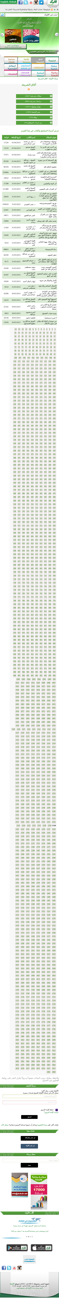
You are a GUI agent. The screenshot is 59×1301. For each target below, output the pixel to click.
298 (14, 426)
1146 (43, 743)
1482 (43, 893)
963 (36, 665)
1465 (48, 886)
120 (50, 365)
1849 (48, 1058)
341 (45, 443)
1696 (53, 990)
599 (54, 536)
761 (45, 593)
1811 (38, 1040)
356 (23, 447)
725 (28, 579)
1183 (17, 758)
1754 (43, 1015)
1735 (17, 1004)
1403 (38, 858)
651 (45, 554)
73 (19, 347)
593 (36, 533)
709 (54, 576)
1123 (38, 733)
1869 (27, 1065)
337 (19, 440)
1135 (17, 736)
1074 (38, 711)
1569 (48, 933)
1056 (48, 704)
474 (32, 490)
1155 (38, 747)
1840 (53, 1054)
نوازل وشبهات (35, 107)
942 (41, 658)
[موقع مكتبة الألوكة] (52, 73)
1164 (33, 751)
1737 (48, 1008)
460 (50, 486)
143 (36, 372)
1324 (33, 822)
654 (32, 554)
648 (14, 551)
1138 (43, 740)
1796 (33, 1033)
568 (14, 522)
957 (19, 661)
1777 (48, 1026)
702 (41, 572)
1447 (17, 876)
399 (54, 465)
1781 (27, 1026)
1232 (53, 783)
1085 (22, 715)
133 (36, 368)
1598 (22, 943)
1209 (48, 772)
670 (50, 561)
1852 (33, 1058)
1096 (48, 722)
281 (45, 422)
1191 (17, 761)
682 (41, 565)
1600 (53, 947)
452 (41, 483)
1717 (27, 997)
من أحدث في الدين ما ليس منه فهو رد (48, 148)
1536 (53, 918)
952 (41, 661)
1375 (17, 843)
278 (14, 418)
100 (50, 358)
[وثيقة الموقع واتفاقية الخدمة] (23, 10)
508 (14, 501)
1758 (22, 1015)
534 (32, 511)
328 (14, 436)
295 (28, 426)
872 (41, 633)
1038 (17, 693)
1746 (43, 1011)
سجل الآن (4, 1125)
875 (28, 633)
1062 (17, 704)
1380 (33, 847)
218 (14, 397)
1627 (38, 958)
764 (32, 593)
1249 (48, 790)
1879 (17, 1068)
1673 (48, 979)
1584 (53, 940)
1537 (48, 918)
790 (50, 604)
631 (45, 547)
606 (23, 536)
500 (50, 501)
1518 (22, 908)
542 (41, 515)
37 (19, 336)
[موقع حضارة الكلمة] (52, 67)
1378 (43, 847)
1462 (22, 883)
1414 (22, 861)
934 (32, 654)
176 (23, 383)
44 (37, 340)
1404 (33, 858)
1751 (17, 1011)
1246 (22, 786)
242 (41, 408)
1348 (33, 833)
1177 (48, 758)
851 (45, 626)
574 (32, 526)
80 (37, 351)
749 (54, 590)
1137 (48, 740)
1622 (22, 954)
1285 (27, 804)
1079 (53, 715)
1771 (38, 1022)
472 (41, 490)
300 (50, 429)
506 (23, 501)
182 (41, 386)
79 (40, 351)
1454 (22, 879)
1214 (22, 772)
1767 (17, 1018)
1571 (38, 933)
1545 (48, 922)
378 (14, 454)
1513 (48, 908)
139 (54, 372)
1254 (22, 790)
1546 (43, 922)
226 (23, 401)
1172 (33, 754)
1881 (48, 1072)
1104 (48, 726)
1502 (22, 901)
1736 (53, 1008)
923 (36, 651)
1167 (17, 751)
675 (28, 561)
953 (36, 661)
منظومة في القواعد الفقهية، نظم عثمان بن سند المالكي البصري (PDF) (47, 293)
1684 (33, 983)
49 (19, 340)
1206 (22, 768)
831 (45, 618)
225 (28, 401)
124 (32, 365)
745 (28, 586)
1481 (48, 893)
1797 (27, 1033)
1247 (17, 786)
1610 (43, 951)
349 (54, 447)
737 (19, 583)
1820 (33, 1043)
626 (23, 543)
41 (47, 340)
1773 (27, 1022)
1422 (22, 865)
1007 (53, 683)
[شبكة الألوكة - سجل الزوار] (38, 10)
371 (45, 454)
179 (54, 386)
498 (14, 497)
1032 (48, 693)
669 (54, 561)
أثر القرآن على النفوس (48, 189)
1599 (17, 943)
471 (45, 490)
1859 (38, 1061)
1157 (27, 747)
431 (45, 476)
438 (14, 476)
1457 (48, 883)
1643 (38, 965)
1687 (17, 983)
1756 (33, 1015)
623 (36, 543)
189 (54, 390)
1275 (38, 801)
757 (19, 590)
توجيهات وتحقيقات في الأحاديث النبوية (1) (48, 142)
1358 (22, 836)
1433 (48, 872)
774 (32, 597)
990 (50, 676)
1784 (53, 1029)
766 (23, 593)
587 (19, 529)
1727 (17, 1001)
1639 (17, 961)
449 (54, 483)
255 (28, 411)
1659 (38, 972)
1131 (38, 736)
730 (50, 583)
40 (51, 340)
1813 (27, 1040)
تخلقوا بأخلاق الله (50, 167)
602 (41, 536)
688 (14, 565)
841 (45, 622)
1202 (43, 768)
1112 (48, 729)
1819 (38, 1043)
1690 (43, 986)
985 (28, 672)
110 (50, 361)
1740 (33, 1008)
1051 (33, 701)
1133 (27, 736)
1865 (48, 1065)
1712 (53, 997)
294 (32, 426)
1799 (17, 1033)
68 (37, 347)
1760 (53, 1018)
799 (54, 608)
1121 (48, 733)
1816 (53, 1043)
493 (36, 497)
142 (41, 372)
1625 (48, 958)
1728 (53, 1004)
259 (54, 415)
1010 (38, 683)
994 (32, 676)
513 (36, 504)
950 (50, 661)
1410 (43, 861)
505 (28, 501)
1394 (43, 854)
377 (19, 454)
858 (14, 626)
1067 (33, 708)
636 (23, 547)
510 (50, 504)
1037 (22, 693)
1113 (43, 729)
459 (54, 486)
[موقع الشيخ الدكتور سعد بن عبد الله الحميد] (29, 23)
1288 (53, 808)
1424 (53, 868)
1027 (33, 690)
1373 (27, 843)
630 (50, 547)
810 (50, 611)
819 (54, 615)
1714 (43, 997)
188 (14, 386)
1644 (33, 965)
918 (14, 647)
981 (45, 672)
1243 (38, 786)
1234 (43, 783)
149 (54, 376)
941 (45, 658)
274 (32, 418)
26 (15, 333)
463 (36, 486)
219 (54, 401)
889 (54, 640)
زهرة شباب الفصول (49, 313)
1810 (43, 1040)
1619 (38, 954)
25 (19, 333)
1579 (38, 936)
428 (14, 472)
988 (14, 672)
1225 (48, 779)
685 (28, 565)
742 (41, 586)
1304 (53, 815)
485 (28, 493)
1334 (23, 826)
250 (50, 411)
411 (45, 468)
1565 (27, 929)
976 (23, 668)
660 (50, 558)
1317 (27, 818)
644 (32, 551)
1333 (28, 826)
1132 (33, 736)
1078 (17, 711)
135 (28, 368)
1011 (33, 683)
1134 (22, 736)
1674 (43, 979)
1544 (53, 922)
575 (28, 526)
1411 (38, 861)
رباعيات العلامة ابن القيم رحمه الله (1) (47, 210)
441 (45, 479)
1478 (22, 890)
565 (28, 522)
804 (32, 608)
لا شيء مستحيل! (50, 318)
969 (54, 668)
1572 (33, 933)
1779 (38, 1026)
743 (36, 586)
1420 (33, 865)
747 (19, 586)
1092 (27, 718)
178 (14, 383)
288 (14, 422)
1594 (43, 943)
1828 (33, 1047)
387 (19, 458)
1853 (27, 1058)
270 (50, 418)
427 (19, 472)
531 (45, 511)
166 (23, 379)
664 (32, 558)
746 (23, 586)
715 (28, 576)
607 (19, 536)
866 (23, 629)
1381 (27, 847)
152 (41, 376)
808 (14, 608)
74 (15, 347)
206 (23, 393)
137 (19, 368)
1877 (27, 1068)
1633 (48, 961)
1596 (33, 943)
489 (54, 497)
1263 (17, 793)
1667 (38, 976)
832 (41, 618)
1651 (38, 968)
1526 (22, 911)
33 (33, 336)
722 (41, 579)
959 (54, 665)
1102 (17, 722)
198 (14, 390)
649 (54, 554)
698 (14, 568)
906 (23, 643)
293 (36, 426)
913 (36, 647)
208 (14, 393)
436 (23, 476)
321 (45, 436)
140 (50, 372)
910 (50, 647)
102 (42, 358)
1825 (48, 1047)
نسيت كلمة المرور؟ (51, 1112)
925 (28, 651)
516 (23, 504)
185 (28, 386)
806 (23, 608)
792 (41, 604)
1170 (43, 754)
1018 (38, 686)
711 (45, 576)
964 (32, 665)
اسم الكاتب (31, 137)
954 (32, 661)
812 (41, 611)
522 (41, 508)
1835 (38, 1051)
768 (14, 593)
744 (32, 586)
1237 (27, 783)
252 (41, 411)
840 (50, 622)
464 (32, 486)
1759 (17, 1015)
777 (19, 597)
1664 (53, 976)
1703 (17, 990)
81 (33, 351)
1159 (17, 747)
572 (41, 526)
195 (28, 390)
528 (14, 508)
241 (45, 408)
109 (54, 361)
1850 (43, 1058)
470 (50, 490)
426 (23, 472)
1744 (53, 1011)
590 (50, 533)
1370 (43, 843)
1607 (17, 947)
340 (50, 443)
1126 (22, 733)
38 (15, 336)
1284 (33, 804)
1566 (22, 929)
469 (54, 490)
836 (23, 618)
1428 (33, 868)
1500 (33, 901)
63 (54, 347)
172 (41, 383)
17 (47, 333)
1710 (22, 993)
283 (36, 422)
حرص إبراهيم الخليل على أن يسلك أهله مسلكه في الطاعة (47, 261)
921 (45, 651)
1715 (38, 997)
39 (54, 340)
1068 (27, 708)
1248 (53, 790)
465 (28, 486)
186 (23, 386)
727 (19, 579)
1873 (48, 1068)
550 (50, 518)
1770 (43, 1022)
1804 (33, 1036)
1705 (48, 993)
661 (45, 558)
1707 (38, 993)
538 (14, 511)
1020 (27, 686)
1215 (17, 772)
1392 (53, 854)
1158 (22, 747)
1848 (53, 1058)
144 (32, 372)
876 (23, 633)
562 (41, 522)
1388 (33, 851)
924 (32, 651)
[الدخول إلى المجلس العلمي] (41, 52)
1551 (17, 922)
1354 (43, 836)
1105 (43, 726)
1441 (48, 876)
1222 (22, 776)
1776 (53, 1026)
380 (50, 458)
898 (14, 640)
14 (15, 329)
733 (36, 583)
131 (45, 368)
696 (23, 568)
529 (54, 511)
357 (19, 447)
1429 (27, 868)
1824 (53, 1047)
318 (14, 433)
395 (28, 461)
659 (54, 558)
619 (54, 543)
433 (36, 476)
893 (36, 640)
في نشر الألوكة (30, 1145)
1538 (43, 918)
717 (19, 576)
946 (23, 658)
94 (29, 354)
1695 (17, 986)
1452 (33, 879)
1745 (48, 1011)
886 (23, 636)
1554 (43, 926)
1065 (43, 708)
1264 (53, 797)
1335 (18, 826)
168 (14, 379)
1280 (53, 804)
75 (54, 351)
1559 (17, 926)
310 (50, 433)
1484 (33, 893)
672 (41, 561)
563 (36, 522)
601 (45, 536)
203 (36, 393)
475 (28, 490)
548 (14, 515)
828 (14, 615)
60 (22, 343)
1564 (33, 929)
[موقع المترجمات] (11, 73)
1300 (33, 811)
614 (32, 540)
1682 (43, 983)
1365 (27, 840)
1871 (17, 1065)
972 (41, 668)
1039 (53, 697)
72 (22, 347)
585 (28, 529)
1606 (22, 947)
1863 (17, 1061)
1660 (33, 972)
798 (14, 604)
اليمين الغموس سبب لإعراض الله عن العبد (49, 268)
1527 (17, 911)
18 (44, 333)
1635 (38, 961)
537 (19, 511)
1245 (27, 786)
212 (41, 397)
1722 (43, 1001)
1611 (38, 951)
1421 (27, 865)
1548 (33, 922)
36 (22, 336)
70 (29, 347)
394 (32, 461)
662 (41, 558)
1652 (33, 968)
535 (28, 511)
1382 (22, 847)
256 (23, 411)
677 (19, 561)
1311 (17, 815)
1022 (17, 686)
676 (23, 561)
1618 (43, 954)
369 (54, 454)
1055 (53, 704)
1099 (33, 722)
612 (41, 540)
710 (50, 576)
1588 (33, 940)
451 (45, 483)
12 (23, 329)
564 (32, 522)
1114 (38, 729)
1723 (38, 1001)
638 (14, 547)
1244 (33, 786)
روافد (35, 117)
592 (41, 533)
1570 (43, 933)
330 (50, 440)
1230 (22, 779)
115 (28, 361)
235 (28, 404)
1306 (43, 815)
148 (14, 372)
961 (45, 665)
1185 (48, 761)
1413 (27, 861)
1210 (43, 772)
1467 (38, 886)
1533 (27, 915)
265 (28, 415)
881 (45, 636)
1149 (27, 743)
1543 (17, 918)
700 (50, 572)
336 (23, 440)
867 (19, 629)
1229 (27, 779)
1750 (22, 1011)
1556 (33, 926)
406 (23, 465)
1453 (27, 879)
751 (45, 590)
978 (14, 668)
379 (54, 458)
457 (19, 483)
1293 (27, 808)
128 (14, 365)
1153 (48, 747)
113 (37, 361)
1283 (38, 804)
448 (14, 479)
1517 (27, 908)
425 (28, 472)
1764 (33, 1018)
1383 (17, 847)
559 (54, 522)
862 (41, 629)
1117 (23, 729)
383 (36, 458)
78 (44, 351)
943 (36, 658)
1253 (27, 790)
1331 (39, 826)
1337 (48, 829)
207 (19, 393)
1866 (43, 1065)
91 (40, 354)
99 (54, 358)
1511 (17, 904)
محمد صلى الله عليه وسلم (47, 221)
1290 (43, 808)
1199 (17, 765)
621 (45, 543)
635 (28, 547)
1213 (27, 772)
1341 (27, 829)
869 (54, 633)
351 (45, 447)
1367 (17, 840)
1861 (27, 1061)
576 (23, 526)
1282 (43, 804)
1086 (17, 715)
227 (19, 401)
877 (19, 633)
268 (14, 415)
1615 (17, 951)
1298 (43, 811)
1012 (27, 683)
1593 (48, 943)
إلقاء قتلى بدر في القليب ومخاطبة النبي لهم (47, 172)
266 (23, 415)
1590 (22, 940)
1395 (38, 854)
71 (26, 347)
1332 (34, 826)
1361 (48, 840)
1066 (38, 708)
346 (23, 443)
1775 (17, 1022)
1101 (22, 722)
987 (19, 672)
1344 (53, 833)
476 (23, 490)
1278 (22, 801)
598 (14, 533)
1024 (48, 690)
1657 (48, 972)
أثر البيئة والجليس (50, 184)
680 (50, 565)
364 (32, 451)
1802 (43, 1036)
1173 (27, 754)
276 (23, 418)
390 (50, 461)
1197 (27, 765)
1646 (22, 965)
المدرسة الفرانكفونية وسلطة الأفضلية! (49, 178)
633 (36, 547)
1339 (38, 829)
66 (44, 347)
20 (37, 333)
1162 (43, 751)
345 (28, 443)
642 (41, 551)
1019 (33, 686)
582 (41, 529)
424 (32, 472)
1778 (43, 1026)
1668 (33, 976)
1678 (22, 979)
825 (28, 615)
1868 (33, 1065)
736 (23, 583)
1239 (17, 783)
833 (36, 618)
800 (50, 608)
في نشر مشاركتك (30, 1137)
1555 (38, 926)
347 (19, 443)
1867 (38, 1065)
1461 (27, 883)
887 (19, 636)
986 (23, 672)
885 (28, 636)
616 (23, 540)
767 (19, 593)
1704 (53, 993)
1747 (38, 1011)
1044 (27, 697)
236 (23, 404)
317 (19, 433)
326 (23, 436)
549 (54, 518)
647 (19, 551)
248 (14, 408)
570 (50, 526)
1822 (22, 1043)
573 (36, 526)
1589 (27, 940)
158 (14, 376)
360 (50, 451)
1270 (22, 797)
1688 (53, 986)
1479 (17, 890)
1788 (33, 1029)
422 (41, 472)
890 (50, 640)
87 (54, 354)
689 (54, 568)
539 (54, 515)
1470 (22, 886)
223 (36, 401)
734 (32, 583)
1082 (38, 715)
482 (41, 493)
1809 (48, 1040)
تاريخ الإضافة (16, 137)
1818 (43, 1043)
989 (54, 676)
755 (28, 590)
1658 (43, 972)
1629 (27, 958)
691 (45, 568)
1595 (38, 943)
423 (36, 472)
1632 (53, 961)
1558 (22, 926)
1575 (17, 933)
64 (51, 347)
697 (19, 568)
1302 (22, 811)
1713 (48, 997)
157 (19, 376)
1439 (17, 872)
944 (32, 658)
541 (45, 515)
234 (32, 404)
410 (50, 468)
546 (23, 515)
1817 (48, 1043)
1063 (53, 708)
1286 (22, 804)
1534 (22, 915)
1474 (43, 890)
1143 (17, 740)
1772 (33, 1022)
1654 (22, 968)
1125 (27, 733)
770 (50, 597)
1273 (48, 801)
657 (19, 554)
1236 (33, 783)
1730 (43, 1004)
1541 (27, 918)
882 (41, 636)
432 (41, 476)
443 (36, 479)
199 (54, 393)
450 (50, 483)
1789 (27, 1029)
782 (41, 601)
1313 (48, 818)
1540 (33, 918)
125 (28, 365)
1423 (17, 865)
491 (45, 497)
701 (45, 572)
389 (54, 461)
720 (50, 579)
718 (14, 576)
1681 (48, 983)
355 (28, 447)
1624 (53, 958)
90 (44, 354)
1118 (18, 729)
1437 (27, 872)
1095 (53, 722)
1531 (38, 915)
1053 (22, 701)
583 (36, 529)
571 (45, 526)
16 (51, 333)
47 (26, 340)
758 (14, 590)
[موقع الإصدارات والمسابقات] (25, 73)
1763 (38, 1018)
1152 (53, 747)
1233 (48, 783)
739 (54, 586)
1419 (38, 865)
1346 (43, 833)
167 (19, 379)
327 (19, 436)
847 (19, 622)
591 (45, 533)
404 (32, 465)
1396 (33, 854)
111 (45, 361)
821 (45, 615)
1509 (27, 904)
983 (36, 672)
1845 (27, 1054)
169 (54, 383)
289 (54, 426)
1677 (27, 979)
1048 (48, 701)
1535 (17, 915)
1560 (53, 929)
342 (41, 443)
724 (32, 579)
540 (50, 515)
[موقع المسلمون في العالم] (25, 67)
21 (33, 333)
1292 (33, 808)
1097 (43, 722)
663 (36, 558)
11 (26, 329)
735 (28, 583)
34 (29, 336)
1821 (27, 1043)
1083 (33, 715)
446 (23, 479)
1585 (48, 940)
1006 (18, 679)
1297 (48, 811)
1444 (33, 876)
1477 (27, 890)
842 (41, 622)
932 (41, 654)
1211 (38, 772)
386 (23, 458)
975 (28, 668)
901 (45, 643)
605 (28, 536)
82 (29, 351)
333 (36, 440)
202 (41, 393)
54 (44, 343)
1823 (17, 1043)
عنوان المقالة (51, 137)
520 (50, 508)
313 (36, 433)
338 (14, 440)
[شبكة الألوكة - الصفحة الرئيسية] (46, 10)
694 (32, 568)
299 (54, 429)
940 (50, 658)
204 (32, 393)
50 (15, 340)
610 (50, 540)
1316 (33, 818)
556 (23, 518)
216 (23, 397)
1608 (53, 951)
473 (36, 490)
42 (44, 340)
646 (23, 551)
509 (54, 504)
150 (50, 376)
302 (41, 429)
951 (45, 661)
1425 (48, 868)
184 (32, 386)
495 (28, 497)
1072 (48, 711)
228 (14, 401)
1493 (27, 897)
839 (54, 622)
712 (41, 576)
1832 (53, 1051)
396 (23, 461)
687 (19, 565)
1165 (27, 751)
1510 (22, 904)
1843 (38, 1054)
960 (50, 665)
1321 (48, 822)
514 (32, 504)
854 (32, 626)
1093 (22, 718)
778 (14, 597)
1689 (48, 986)
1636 (33, 961)
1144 (53, 743)
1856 (53, 1061)
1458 (43, 883)
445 (28, 479)
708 (14, 572)
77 (47, 351)
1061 (22, 704)
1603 (38, 947)
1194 (43, 765)
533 (36, 511)
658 (14, 554)
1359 (17, 836)
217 (19, 397)
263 (36, 415)
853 (36, 626)
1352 (53, 836)
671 (45, 561)
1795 (38, 1033)
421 (45, 472)
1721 (48, 1001)
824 (32, 615)
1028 (27, 690)
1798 (22, 1033)
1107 (33, 726)
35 (26, 336)
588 (14, 529)
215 (28, 397)
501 (45, 501)
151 (45, 376)
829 (54, 618)
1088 (48, 718)
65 (47, 347)
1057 (43, 704)
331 (45, 440)
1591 (17, 940)
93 (33, 354)
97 (19, 354)
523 (36, 508)
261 (45, 415)
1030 (17, 690)
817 (19, 611)
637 (19, 547)
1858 (43, 1061)
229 (54, 404)
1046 (17, 697)
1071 (53, 711)
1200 (53, 768)
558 (14, 518)
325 (28, 436)
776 (23, 597)
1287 (17, 804)
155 (28, 376)
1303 (17, 811)
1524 (33, 911)
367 (19, 451)
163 (36, 379)
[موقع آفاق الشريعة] (38, 60)
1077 (22, 711)
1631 (17, 958)
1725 (27, 1001)
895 (28, 640)
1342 (22, 829)
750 (50, 590)
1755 (38, 1015)
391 (45, 461)
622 (41, 543)
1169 (48, 754)
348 (14, 443)
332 (41, 440)
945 (28, 658)
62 (15, 343)
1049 (43, 701)
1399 (17, 854)
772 (41, 597)
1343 (17, 829)
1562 (43, 929)
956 (23, 661)
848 (14, 622)
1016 (48, 686)
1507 (38, 904)
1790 (22, 1029)
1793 (48, 1033)
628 (14, 543)
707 (19, 572)
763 (36, 593)
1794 (43, 1033)
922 (41, 651)
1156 (33, 747)
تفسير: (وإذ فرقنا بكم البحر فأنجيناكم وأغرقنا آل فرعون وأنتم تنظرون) (47, 155)
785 (28, 601)
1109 (22, 726)
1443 (38, 876)
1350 (22, 833)
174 (32, 383)
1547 (38, 922)
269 (54, 418)
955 (28, 661)
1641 (48, 965)
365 (28, 451)
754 (32, 590)
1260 (33, 793)
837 (19, 618)
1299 (38, 811)
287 (19, 422)
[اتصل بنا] (9, 10)
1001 (44, 679)
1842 (43, 1054)
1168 (53, 754)
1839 (17, 1051)
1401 (48, 858)
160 (50, 379)
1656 (53, 972)
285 (28, 422)
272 (41, 418)
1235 (38, 783)
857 (19, 626)
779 (54, 601)
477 (19, 490)
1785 (48, 1029)
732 (41, 583)
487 (19, 493)
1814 (22, 1040)
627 (19, 543)
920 (50, 651)
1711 (17, 993)
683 (36, 565)
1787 (38, 1029)
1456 (53, 883)
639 (54, 551)
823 (36, 615)
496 (23, 497)
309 (54, 433)
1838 (22, 1051)
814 (32, 611)
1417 (48, 865)
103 (37, 358)
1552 (53, 926)
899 (54, 643)
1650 (43, 968)
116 (23, 361)
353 (36, 447)
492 (41, 497)
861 (45, 629)
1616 (53, 954)
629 (54, 547)
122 (41, 365)
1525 (27, 911)
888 (14, 636)
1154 (43, 747)
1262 (22, 793)
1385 (48, 851)
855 (28, 626)
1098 (38, 722)
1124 (33, 733)
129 (54, 368)
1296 (53, 811)
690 (50, 568)
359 (54, 451)
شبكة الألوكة (53, 79)
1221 (27, 776)
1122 (43, 733)
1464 (53, 886)
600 (50, 536)
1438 (22, 872)
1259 (38, 793)
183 (36, 386)
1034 (38, 693)
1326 (22, 822)
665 (28, 558)
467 (19, 486)
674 (32, 561)
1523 (38, 911)
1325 (27, 822)
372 (41, 454)
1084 (27, 715)
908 (14, 643)
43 (40, 340)
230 (50, 404)
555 (28, 518)
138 (14, 368)
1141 (27, 740)
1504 (53, 904)
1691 (38, 986)
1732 (33, 1004)
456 (23, 483)
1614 (22, 951)
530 (50, 511)
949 (54, 661)
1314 (43, 818)
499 (54, 501)
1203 (38, 768)
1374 (22, 843)
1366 (22, 840)
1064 (48, 708)
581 (45, 529)
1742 (22, 1008)
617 (19, 540)
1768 (53, 1022)
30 (44, 336)
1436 (33, 872)
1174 (22, 754)
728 (14, 579)
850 (50, 626)
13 (19, 329)
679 (54, 565)
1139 (38, 740)
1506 (43, 904)
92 (37, 354)
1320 (53, 822)
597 (19, 533)
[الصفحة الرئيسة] (57, 10)
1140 (33, 740)
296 (23, 426)
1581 (27, 936)
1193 (48, 765)
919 (54, 651)
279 (54, 422)
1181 (27, 758)
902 (41, 643)
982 (41, 672)
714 (32, 576)
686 (23, 565)
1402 (43, 858)
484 (32, 493)
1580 (33, 936)
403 (36, 465)
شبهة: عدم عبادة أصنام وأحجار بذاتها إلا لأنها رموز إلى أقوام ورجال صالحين (47, 235)
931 (45, 654)
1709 (27, 993)
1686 (22, 983)
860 (50, 629)
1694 (22, 986)
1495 (17, 897)
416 (23, 468)
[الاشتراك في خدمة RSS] (51, 10)
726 (23, 579)
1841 (48, 1054)
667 (19, 558)
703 (36, 572)
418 (14, 468)
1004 (28, 679)
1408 (53, 861)
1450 (43, 879)
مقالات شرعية (36, 96)
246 (23, 408)
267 (19, 415)
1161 (48, 751)
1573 (27, 933)
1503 (17, 901)
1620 (33, 954)
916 (23, 647)
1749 (27, 1011)
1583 (17, 936)
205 (28, 393)
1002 (39, 679)
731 (45, 583)
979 (54, 672)
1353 (48, 836)
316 (23, 433)
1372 (33, 843)
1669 (27, 976)
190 (50, 390)
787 (19, 601)
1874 (43, 1068)
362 (41, 451)
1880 (53, 1072)
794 (32, 604)
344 (32, 443)
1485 (27, 893)
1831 (17, 1047)
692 (41, 568)
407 (19, 465)
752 (41, 590)
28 (51, 336)
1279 (17, 801)
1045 (22, 697)
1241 (48, 786)
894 (32, 640)
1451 (38, 879)
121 (45, 365)
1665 (48, 976)
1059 (33, 704)
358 (14, 447)
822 (41, 615)
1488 (53, 897)
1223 (17, 776)
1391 (17, 851)
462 (41, 486)
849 (54, 626)
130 (50, 368)
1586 (43, 940)
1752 (53, 1015)
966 (23, 665)
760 (50, 593)
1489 (48, 897)
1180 (33, 758)
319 (54, 436)
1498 (43, 901)
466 (23, 486)
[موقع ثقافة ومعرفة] (25, 60)
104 (33, 358)
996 (23, 676)
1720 (53, 1001)
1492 (33, 897)
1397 (27, 854)
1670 (22, 976)
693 (36, 568)
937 (19, 654)
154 (32, 376)
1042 (38, 697)
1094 (17, 718)
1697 (48, 990)
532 (41, 511)
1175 (17, 754)
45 (33, 340)
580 (50, 529)
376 (23, 454)
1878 (22, 1068)
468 (14, 486)
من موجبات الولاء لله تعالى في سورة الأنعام (47, 322)
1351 (17, 833)
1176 (53, 758)
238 (14, 404)
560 (50, 522)
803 (36, 608)
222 (41, 401)
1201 (48, 768)
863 (36, 629)
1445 (27, 876)
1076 (27, 711)
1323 (38, 822)
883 (36, 636)
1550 (22, 922)
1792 (53, 1033)
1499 (38, 901)
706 (23, 572)
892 (41, 640)
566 (23, 522)
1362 (43, 840)
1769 (48, 1022)
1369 (48, 843)
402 (41, 465)
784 (32, 601)
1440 (53, 876)
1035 (33, 693)
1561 (48, 929)
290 (50, 426)
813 (36, 611)
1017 (43, 686)
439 (54, 479)
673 (36, 561)
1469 (27, 886)
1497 (48, 901)
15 (54, 333)
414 (32, 468)
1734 (22, 1004)
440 (50, 479)
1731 (38, 1004)
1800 (53, 1036)
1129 (48, 736)
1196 (33, 765)
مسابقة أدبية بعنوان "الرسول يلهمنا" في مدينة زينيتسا (29, 1226)
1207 (17, 768)
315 (28, 433)
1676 (33, 979)
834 (32, 618)
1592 (53, 943)
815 (28, 611)
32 (37, 336)
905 (28, 643)
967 (19, 665)
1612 (33, 951)
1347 (38, 833)
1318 (22, 818)
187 (19, 386)
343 (36, 443)
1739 (38, 1008)
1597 (27, 943)
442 (41, 479)
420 (50, 472)
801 (45, 608)
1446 (22, 876)
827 (19, 615)
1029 (22, 690)
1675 (38, 979)
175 (28, 383)
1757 (27, 1015)
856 (23, 626)
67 (40, 347)
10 (30, 329)
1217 (48, 776)
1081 (43, 715)
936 (23, 654)
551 (45, 518)
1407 (17, 858)
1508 (33, 904)
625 (28, 543)
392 (41, 461)
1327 (17, 822)
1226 (43, 779)
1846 (22, 1054)
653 (36, 554)
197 (19, 390)
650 (50, 554)
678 (14, 561)
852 (41, 626)
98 (15, 354)
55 (40, 343)
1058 (38, 704)
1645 (27, 965)
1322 (43, 822)
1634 (43, 961)
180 (50, 386)
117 (19, 361)
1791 (17, 1029)
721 (45, 579)
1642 (43, 965)
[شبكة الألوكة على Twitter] (25, 2)
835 (28, 618)
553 (36, 518)
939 (54, 658)
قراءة (6, 137)
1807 (17, 1036)
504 (32, 501)
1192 (53, 765)
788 (14, 601)
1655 (17, 968)
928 (14, 651)
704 (32, 572)
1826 (43, 1047)
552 (41, 518)
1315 (38, 818)
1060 (27, 704)
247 (19, 408)
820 (50, 615)
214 (32, 397)
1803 (38, 1036)
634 (32, 547)
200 (50, 393)
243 (36, 408)
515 (28, 504)
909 (54, 647)
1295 (17, 808)
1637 (27, 961)
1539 (38, 918)
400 (50, 465)
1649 (48, 968)
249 (54, 411)
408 (14, 465)
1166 (22, 751)
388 (14, 458)
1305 (48, 815)
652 (41, 554)
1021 (22, 686)
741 (45, 586)
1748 (33, 1011)
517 (19, 504)
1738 (43, 1008)
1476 (33, 890)
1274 (43, 801)
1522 (43, 911)
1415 (17, 861)
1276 (33, 801)
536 (23, 511)
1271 (17, 797)
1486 (22, 893)
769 (54, 597)
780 (50, 601)
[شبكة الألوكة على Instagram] (36, 2)
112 (41, 361)
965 (28, 665)
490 (50, 497)
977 (19, 668)
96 (22, 354)
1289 (48, 808)
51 (54, 343)
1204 (33, 768)
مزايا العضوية (42, 1125)
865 (28, 629)
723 (36, 579)
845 (28, 622)
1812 (33, 1040)
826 (23, 615)
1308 (33, 815)
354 (32, 447)
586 (23, 529)
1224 (53, 779)
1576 (53, 936)
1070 (17, 708)
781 (45, 601)
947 (19, 658)
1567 (17, 929)
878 (14, 633)
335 (28, 440)
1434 (43, 872)
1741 (27, 1008)
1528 (53, 915)
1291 (38, 808)
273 (36, 418)
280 (50, 422)
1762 (43, 1018)
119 (54, 365)
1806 (22, 1036)
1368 (53, 843)
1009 (43, 683)
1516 (33, 908)
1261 (27, 793)
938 (14, 654)
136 (23, 368)
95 (26, 354)
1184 (53, 761)
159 (54, 379)
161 (45, 379)
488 (14, 493)
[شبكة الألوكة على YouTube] (31, 2)
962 (41, 665)
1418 (43, 865)
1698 (43, 990)
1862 (22, 1061)
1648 (53, 968)
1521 (48, 911)
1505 (48, 904)
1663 (17, 972)
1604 (33, 947)
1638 (22, 961)
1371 (38, 843)
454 (32, 483)
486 (23, 493)
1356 (33, 836)
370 (50, 454)
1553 (48, 926)
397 (19, 461)
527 (19, 508)
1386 (43, 851)
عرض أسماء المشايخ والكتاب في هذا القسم (40, 131)
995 (28, 676)
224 (32, 401)
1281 (48, 804)
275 (28, 418)
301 (45, 429)
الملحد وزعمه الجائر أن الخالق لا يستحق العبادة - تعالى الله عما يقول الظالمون (47, 196)
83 (26, 351)
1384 (53, 851)
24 (22, 333)
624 (32, 543)
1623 (17, 954)
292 (41, 426)
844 (32, 622)
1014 (17, 683)
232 (41, 404)
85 (19, 351)
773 (36, 597)
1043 (33, 697)
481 (45, 493)
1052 (27, 701)
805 (28, 608)
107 (20, 358)
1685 (27, 983)
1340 (33, 829)
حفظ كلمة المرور (47, 1110)
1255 (17, 790)
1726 (22, 1001)
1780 (33, 1026)
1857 (48, 1061)
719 (54, 579)
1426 (43, 868)
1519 (17, 908)
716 (23, 576)
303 (36, 429)
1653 (27, 968)
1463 (17, 883)
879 (54, 636)
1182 (22, 758)
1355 (38, 836)
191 (45, 390)
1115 (33, 729)
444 (32, 479)
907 (19, 643)
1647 (17, 965)
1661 (27, 972)
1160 (53, 751)
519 (54, 508)
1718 (22, 997)
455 (28, 483)
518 (14, 504)
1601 (48, 947)
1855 (17, 1058)
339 (54, 443)
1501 (27, 901)
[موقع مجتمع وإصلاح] (11, 60)
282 (41, 422)
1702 (22, 990)
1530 (43, 915)
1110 (17, 726)
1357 (27, 836)
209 (54, 397)
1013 (22, 683)
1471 (17, 886)
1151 (17, 743)
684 (32, 565)
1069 (22, 708)
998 (14, 676)
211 (45, 397)
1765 (27, 1018)
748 (14, 586)
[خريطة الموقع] (54, 10)
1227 (38, 779)
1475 (38, 890)
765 (28, 593)
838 (14, 618)
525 (28, 508)
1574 (22, 933)
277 (19, 418)
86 (15, 351)
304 (32, 429)
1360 (53, 840)
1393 (48, 854)
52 (51, 343)
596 (23, 533)
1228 (33, 779)
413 (36, 468)
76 (51, 351)
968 (14, 665)
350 (50, 447)
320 (50, 436)
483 (36, 493)
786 (23, 601)
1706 (43, 993)
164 (32, 379)
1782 (22, 1026)
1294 (22, 808)
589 (54, 533)
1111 (53, 729)
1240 (53, 786)
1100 (27, 722)
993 (36, 676)
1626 (43, 958)
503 (36, 501)
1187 (38, 761)
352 (41, 447)
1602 (43, 947)
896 (23, 640)
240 (50, 408)
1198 (22, 765)
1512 (53, 908)
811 (45, 611)
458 (14, 483)
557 (19, 518)
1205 (27, 768)
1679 (17, 979)
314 (32, 433)
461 (45, 486)
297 (19, 426)
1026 (38, 690)
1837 (27, 1051)
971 (45, 668)
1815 (17, 1040)
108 (15, 358)
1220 (33, 776)
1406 (22, 858)
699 (54, 572)
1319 (17, 818)
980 (50, 672)
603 (36, 536)
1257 (48, 793)
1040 (48, 697)
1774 (22, 1022)
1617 (48, 954)
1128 (53, 736)
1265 (48, 797)
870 (50, 633)
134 (32, 368)
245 (28, 408)
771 (45, 597)
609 (54, 540)
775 (28, 597)
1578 (43, 936)
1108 (27, 726)
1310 (22, 815)
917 (19, 647)
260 (50, 415)
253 (36, 411)
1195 (38, 765)
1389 (27, 851)
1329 (49, 826)
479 (54, 493)
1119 (13, 729)
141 (45, 372)
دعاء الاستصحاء (51, 249)
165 (28, 379)
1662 (22, 972)
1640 (53, 965)
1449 (48, 879)
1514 (43, 908)
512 (41, 504)
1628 (33, 958)
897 (19, 640)
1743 (17, 1008)
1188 (33, 761)
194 (32, 390)
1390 (22, 851)
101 (46, 358)
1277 (27, 801)
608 (14, 536)
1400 (53, 858)
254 (32, 411)
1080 (48, 715)
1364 (33, 840)
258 (14, 411)
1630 (22, 958)
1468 (33, 886)
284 (32, 422)
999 (54, 679)
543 (36, 515)
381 (45, 458)
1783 (17, 1026)
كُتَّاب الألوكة (29, 1213)
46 (29, 340)
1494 (22, 897)
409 (54, 468)
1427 (38, 868)
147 (19, 372)
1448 (53, 879)
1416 (53, 865)
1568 (53, 933)
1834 (43, 1051)
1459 (38, 883)
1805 (27, 1036)
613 (36, 540)
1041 (43, 697)
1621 (27, 954)
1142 (22, 740)
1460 (33, 883)
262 (41, 415)
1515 (38, 908)
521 (45, 508)
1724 (33, 1001)
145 (28, 372)
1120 (53, 733)
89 (47, 354)
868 (14, 629)
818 (14, 611)
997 (19, 676)
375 (28, 454)
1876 (33, 1068)
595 (28, 533)
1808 (53, 1040)
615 (28, 540)
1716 (33, 997)
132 (41, 368)
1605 (27, 947)
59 (26, 343)
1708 (33, 993)
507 (19, 501)
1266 (43, 797)
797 (19, 604)
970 (50, 668)
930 (50, 654)
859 (54, 629)
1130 (43, 736)
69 (33, 347)
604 (32, 536)
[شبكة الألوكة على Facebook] (20, 2)
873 (36, 633)
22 (29, 333)
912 (41, 647)
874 (32, 633)
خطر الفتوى (52, 255)
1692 (33, 986)
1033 (43, 693)
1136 (53, 740)
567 (19, 522)
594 (32, 533)
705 (28, 572)
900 (50, 643)
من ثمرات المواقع (35, 123)
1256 (53, 793)
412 (41, 468)
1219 (38, 776)
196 (23, 390)
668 (14, 558)
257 (19, 411)
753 (36, 590)
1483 (38, 893)
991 (45, 676)
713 (36, 576)
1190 (22, 761)
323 (36, 436)
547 (19, 515)
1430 (22, 868)
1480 (53, 893)
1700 (33, 990)
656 (23, 554)
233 (36, 404)
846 (23, 622)
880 (50, 636)
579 (54, 529)
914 (32, 647)
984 (32, 672)
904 (32, 643)
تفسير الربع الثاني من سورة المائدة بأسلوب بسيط (48, 307)
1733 (27, 1004)
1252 (33, 790)
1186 (43, 761)
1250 (43, 790)
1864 (53, 1065)
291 (45, 426)
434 (32, 476)
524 (32, 508)
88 (51, 354)
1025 (43, 690)
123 (36, 365)
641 (45, 551)
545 (28, 515)
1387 (38, 851)
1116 (28, 729)
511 (45, 504)
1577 (48, 936)
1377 (48, 847)
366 (23, 451)
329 (54, 440)
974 (32, 668)
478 (14, 490)
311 (45, 433)
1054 (17, 701)
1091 (33, 718)
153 (36, 376)
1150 (22, 743)
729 (54, 583)
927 (19, 651)
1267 (38, 797)
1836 (33, 1051)
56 (37, 343)
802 (41, 608)
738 (14, 583)
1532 (33, 915)
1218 (43, 776)
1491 (38, 897)
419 (54, 472)
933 (36, 654)
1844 (33, 1054)
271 (45, 418)
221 (45, 401)
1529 (48, 915)
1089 (43, 718)
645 (28, 551)
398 (14, 461)
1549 (27, 922)
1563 (38, 929)
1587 (38, 940)
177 (19, 383)
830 (50, 618)
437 (19, 476)
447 (19, 479)
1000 (49, 679)
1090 (38, 718)
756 (23, 590)
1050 (38, 701)
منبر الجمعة (36, 112)
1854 (22, 1058)
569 (54, 526)
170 (50, 383)
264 (32, 415)
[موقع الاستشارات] (38, 67)
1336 (53, 829)
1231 (17, 779)
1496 (53, 901)
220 (50, 401)
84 (22, 351)
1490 (43, 897)
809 (54, 611)
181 (45, 386)
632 (41, 547)
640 (50, 551)
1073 (43, 711)
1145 (48, 743)
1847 (17, 1054)
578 (14, 526)
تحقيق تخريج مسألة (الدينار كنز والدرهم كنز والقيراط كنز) (48, 227)
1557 (27, 926)
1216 (53, 776)
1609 (48, 951)
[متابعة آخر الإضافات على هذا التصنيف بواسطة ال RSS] (29, 90)
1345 (48, 833)
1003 (33, 679)
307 (19, 429)
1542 (22, 918)
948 (14, 658)
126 (23, 365)
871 (45, 633)
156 (23, 376)
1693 (27, 986)
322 (41, 436)
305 (28, 429)
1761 (48, 1018)
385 (28, 458)
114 (32, 361)
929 (54, 654)
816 (23, 611)
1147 (38, 743)
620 (50, 543)
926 (23, 651)
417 (19, 468)
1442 (43, 876)
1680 (53, 983)
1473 (48, 890)
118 (15, 361)
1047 (53, 701)
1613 (27, 951)
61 (19, 343)
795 (28, 604)
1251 (38, 790)
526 (23, 508)
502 (41, 501)
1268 (33, 797)
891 (45, 640)
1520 (53, 911)
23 (26, 333)
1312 (53, 818)
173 (36, 383)
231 (45, 404)
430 (50, 476)
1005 (23, 679)
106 (24, 358)
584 (32, 529)
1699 (38, 990)
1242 (43, 786)
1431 (17, 868)
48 (22, 340)
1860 (33, 1061)
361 (45, 451)
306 (23, 429)
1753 (48, 1015)
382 (41, 458)
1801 (48, 1036)
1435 (38, 872)
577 (19, 526)
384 (32, 458)
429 (54, 476)
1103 (53, 726)
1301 (27, 811)
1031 (53, 693)
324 (32, 436)
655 (28, 554)
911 (45, 647)
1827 (38, 1047)
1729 (48, 1004)
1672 (53, 979)
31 (40, 336)
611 (45, 540)
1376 (53, 847)
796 (23, 604)
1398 (22, 854)
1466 (43, 886)
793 (36, 604)
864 (32, 629)
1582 (22, 936)
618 (14, 540)
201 (45, 393)
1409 (48, 861)
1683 (38, 983)
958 (14, 661)
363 (36, 451)
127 (19, 365)
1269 (27, 797)
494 (32, 497)
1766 (22, 1018)
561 (45, 522)
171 (45, 383)
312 (41, 433)
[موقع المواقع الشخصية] (11, 67)
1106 (38, 726)
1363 (38, 840)
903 (36, 643)
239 (54, 408)
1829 (27, 1047)
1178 (43, 758)
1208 (53, 772)
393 (36, 461)
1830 (22, 1047)
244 (32, 408)
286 (23, 422)
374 (32, 454)
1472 (53, 890)
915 (28, 647)
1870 (22, 1065)
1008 (48, 683)
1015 (53, 686)
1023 (53, 690)
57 (33, 343)
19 (40, 333)
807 (19, 608)
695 (28, 568)
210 (50, 397)
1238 (22, 783)
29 (47, 336)
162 (41, 379)
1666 (43, 976)
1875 (38, 1068)
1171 (38, 754)
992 (41, 676)
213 (36, 397)
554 (32, 518)
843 (36, 622)
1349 (27, 833)
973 (36, 668)
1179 (38, 758)
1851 (38, 1058)
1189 (27, 761)
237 (19, 404)
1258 (43, 793)
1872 (53, 1068)
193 (36, 390)
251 (45, 411)
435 (28, 476)
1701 (27, 990)
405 (28, 465)
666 (23, 558)
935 (28, 654)
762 (41, 593)
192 (41, 390)
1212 (33, 772)
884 (32, 636)
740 (50, 586)
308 (14, 429)
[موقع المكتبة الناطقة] (38, 73)
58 (29, 343)
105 (28, 358)
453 (36, 483)
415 (28, 468)
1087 (53, 718)
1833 (48, 1051)
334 (32, 440)
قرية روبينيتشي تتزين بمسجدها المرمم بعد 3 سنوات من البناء (29, 1231)
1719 (17, 997)
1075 (33, 711)
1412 (33, 861)
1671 (17, 976)
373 (36, 454)
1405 (27, 858)
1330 (44, 826)
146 (23, 372)
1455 (17, 879)
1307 (38, 815)
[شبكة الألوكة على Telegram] (41, 2)
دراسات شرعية (35, 101)
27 (54, 336)
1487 (17, 893)
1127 (17, 733)
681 (45, 565)
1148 (33, 743)
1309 (27, 815)
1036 (27, 693)
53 (47, 343)
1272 (53, 801)
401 (45, 465)
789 (54, 604)
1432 (53, 872)
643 (36, 551)
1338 (43, 829)
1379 (38, 847)
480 (50, 493)
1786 (43, 1029)
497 (19, 497)
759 (54, 593)
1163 (38, 751)
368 (14, 451)
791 (45, 604)
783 (36, 601)
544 (32, 515)
